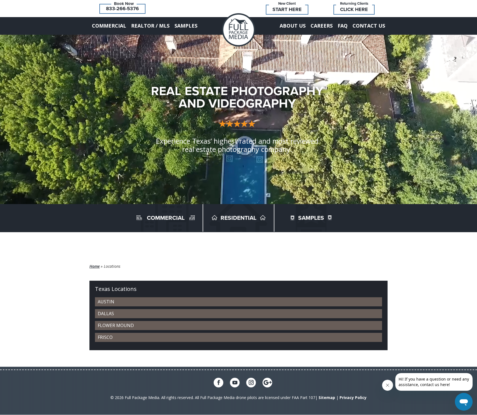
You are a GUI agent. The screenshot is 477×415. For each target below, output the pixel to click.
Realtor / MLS (150, 25)
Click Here (354, 9)
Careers (322, 25)
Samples (185, 25)
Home (94, 266)
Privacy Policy (353, 397)
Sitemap (327, 397)
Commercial (109, 25)
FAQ (343, 25)
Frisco (105, 337)
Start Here (287, 9)
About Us (293, 25)
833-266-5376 (122, 9)
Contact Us (369, 25)
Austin (106, 302)
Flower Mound (116, 325)
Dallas (106, 313)
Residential (238, 218)
